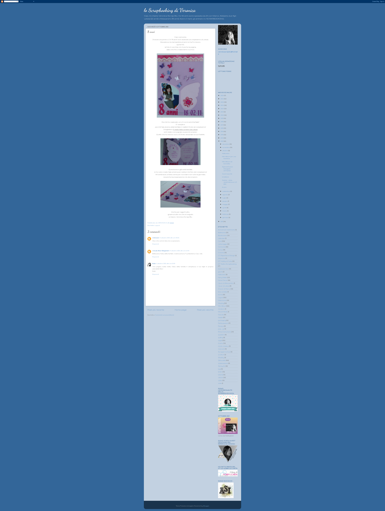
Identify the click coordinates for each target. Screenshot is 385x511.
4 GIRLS (225, 177)
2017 (222, 125)
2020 (222, 115)
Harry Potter (222, 277)
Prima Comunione (224, 332)
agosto (225, 194)
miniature (221, 309)
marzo (224, 211)
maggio (225, 204)
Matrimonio (222, 300)
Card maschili (227, 174)
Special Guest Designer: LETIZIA (227, 168)
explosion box (223, 269)
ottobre (225, 150)
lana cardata (222, 292)
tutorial (220, 374)
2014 (222, 134)
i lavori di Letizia (223, 286)
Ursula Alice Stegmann (160, 250)
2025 (222, 99)
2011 (221, 221)
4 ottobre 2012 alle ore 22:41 (179, 250)
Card (220, 241)
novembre (226, 147)
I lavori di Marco (224, 289)
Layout (157, 225)
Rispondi (155, 244)
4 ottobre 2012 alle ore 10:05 (169, 238)
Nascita (221, 314)
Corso (220, 250)
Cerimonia (221, 247)
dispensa (221, 258)
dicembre (226, 144)
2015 (222, 131)
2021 (222, 112)
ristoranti (221, 349)
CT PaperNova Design (226, 255)
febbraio (225, 214)
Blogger (206, 506)
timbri (220, 372)
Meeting (221, 303)
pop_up (221, 329)
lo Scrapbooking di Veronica (170, 10)
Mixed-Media (223, 311)
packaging (222, 320)
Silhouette (222, 360)
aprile (224, 207)
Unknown (155, 238)
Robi (154, 263)
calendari (221, 238)
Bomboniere (222, 235)
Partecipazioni (223, 323)
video (220, 380)
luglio (224, 198)
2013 (222, 138)
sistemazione (223, 363)
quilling (220, 337)
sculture (221, 354)
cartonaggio (222, 244)
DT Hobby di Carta (225, 261)
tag (219, 369)
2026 (222, 95)
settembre (226, 191)
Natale (220, 317)
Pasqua (221, 326)
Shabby (221, 357)
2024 (222, 102)
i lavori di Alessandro (226, 283)
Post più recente (155, 310)
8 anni (224, 187)
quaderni (221, 334)
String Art (221, 366)
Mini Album (222, 306)
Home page (180, 310)
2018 (222, 121)
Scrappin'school (224, 352)
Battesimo (222, 232)
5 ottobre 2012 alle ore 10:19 (165, 263)
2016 (222, 128)
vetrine (220, 377)
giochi (220, 271)
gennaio (225, 217)
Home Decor (222, 280)
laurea (220, 294)
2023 (222, 105)
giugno (225, 201)
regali (220, 340)
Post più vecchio (205, 310)
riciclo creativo (223, 346)
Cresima (221, 252)
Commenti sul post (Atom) (164, 315)
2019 (222, 118)
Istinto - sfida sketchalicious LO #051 (229, 182)
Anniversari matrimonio (226, 229)
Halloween (225, 153)
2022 (222, 108)
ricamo (220, 343)
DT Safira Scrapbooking (227, 264)
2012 (222, 141)
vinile (220, 383)
